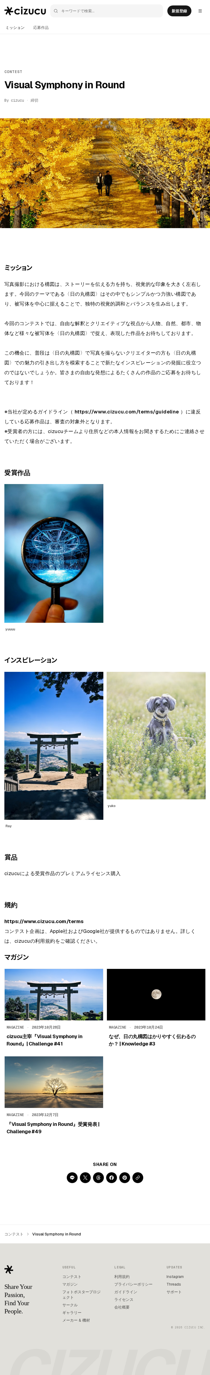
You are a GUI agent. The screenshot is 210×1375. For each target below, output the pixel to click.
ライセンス (123, 1299)
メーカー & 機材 (76, 1320)
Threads (174, 1284)
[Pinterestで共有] (124, 1177)
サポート (174, 1291)
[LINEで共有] (72, 1177)
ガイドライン (125, 1291)
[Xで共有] (85, 1177)
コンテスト (14, 1234)
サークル (70, 1305)
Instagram (175, 1276)
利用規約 (122, 1276)
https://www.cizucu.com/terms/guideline (127, 412)
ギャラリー (71, 1312)
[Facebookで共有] (111, 1177)
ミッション (15, 27)
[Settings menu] (200, 10)
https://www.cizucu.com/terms (44, 921)
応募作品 (41, 27)
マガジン (70, 1284)
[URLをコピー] (137, 1177)
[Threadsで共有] (98, 1177)
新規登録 (179, 10)
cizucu (17, 100)
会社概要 (122, 1307)
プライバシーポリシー (133, 1284)
